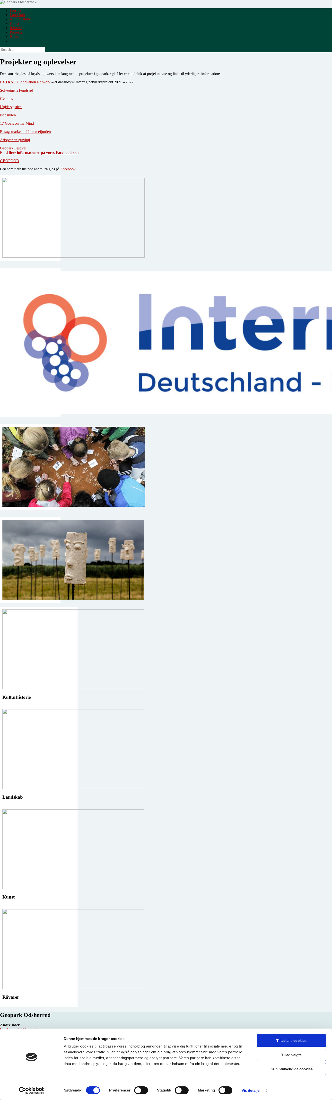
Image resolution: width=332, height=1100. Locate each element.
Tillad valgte (291, 1055)
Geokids (6, 98)
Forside (15, 10)
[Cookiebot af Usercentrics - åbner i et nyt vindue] (31, 1090)
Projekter (17, 32)
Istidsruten (8, 115)
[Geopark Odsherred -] (18, 2)
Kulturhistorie (20, 19)
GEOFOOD (9, 161)
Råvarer (16, 28)
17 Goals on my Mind (17, 123)
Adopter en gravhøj (15, 140)
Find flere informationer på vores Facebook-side (39, 152)
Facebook (68, 169)
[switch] (141, 1090)
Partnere (16, 37)
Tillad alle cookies (291, 1041)
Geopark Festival (13, 148)
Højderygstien (11, 107)
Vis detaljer (251, 1090)
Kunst (14, 23)
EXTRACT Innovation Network (25, 82)
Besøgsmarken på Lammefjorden (25, 132)
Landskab (17, 15)
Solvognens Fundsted (16, 90)
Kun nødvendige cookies (292, 1069)
